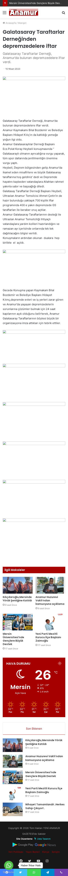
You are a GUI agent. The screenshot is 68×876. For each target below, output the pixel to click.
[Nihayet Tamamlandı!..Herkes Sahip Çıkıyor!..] (13, 809)
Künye (45, 851)
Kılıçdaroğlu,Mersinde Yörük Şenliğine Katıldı (17, 598)
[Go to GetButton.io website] (9, 872)
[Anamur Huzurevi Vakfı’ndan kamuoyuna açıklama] (50, 585)
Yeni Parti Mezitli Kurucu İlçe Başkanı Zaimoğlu (48, 637)
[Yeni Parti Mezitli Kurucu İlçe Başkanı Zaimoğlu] (50, 622)
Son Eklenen (34, 728)
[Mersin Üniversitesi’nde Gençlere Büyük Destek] (18, 622)
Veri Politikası (15, 851)
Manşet (22, 22)
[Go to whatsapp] (8, 865)
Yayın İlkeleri (33, 851)
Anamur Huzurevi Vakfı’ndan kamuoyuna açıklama (50, 600)
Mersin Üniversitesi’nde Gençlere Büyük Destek (36, 3)
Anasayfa (10, 22)
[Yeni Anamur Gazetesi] (23, 12)
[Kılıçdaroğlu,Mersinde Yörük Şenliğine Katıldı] (18, 585)
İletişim (56, 851)
